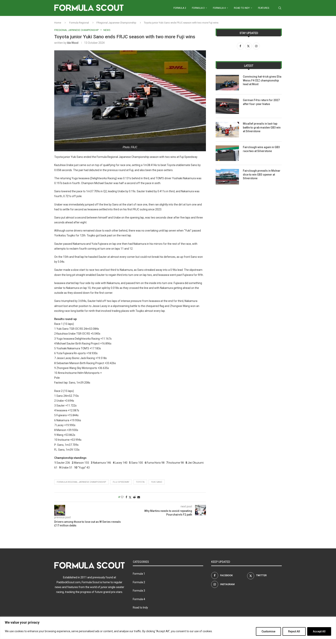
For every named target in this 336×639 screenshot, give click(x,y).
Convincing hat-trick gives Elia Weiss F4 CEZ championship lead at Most (262, 80)
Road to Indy (242, 8)
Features (263, 8)
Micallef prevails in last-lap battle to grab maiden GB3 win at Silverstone (262, 127)
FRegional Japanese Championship (116, 22)
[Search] (280, 8)
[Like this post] (122, 497)
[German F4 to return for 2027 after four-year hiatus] (227, 106)
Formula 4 (219, 8)
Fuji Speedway (121, 482)
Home (57, 22)
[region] (168, 628)
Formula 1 (139, 573)
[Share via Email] (138, 497)
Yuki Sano (156, 482)
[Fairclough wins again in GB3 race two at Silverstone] (227, 153)
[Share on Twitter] (130, 497)
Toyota (140, 482)
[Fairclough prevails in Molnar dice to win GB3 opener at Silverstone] (227, 176)
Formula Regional (79, 22)
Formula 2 (179, 8)
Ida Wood (72, 42)
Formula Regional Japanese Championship (81, 482)
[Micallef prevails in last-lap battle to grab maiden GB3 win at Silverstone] (227, 129)
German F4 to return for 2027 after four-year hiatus (261, 102)
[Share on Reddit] (134, 497)
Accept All (319, 631)
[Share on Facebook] (126, 497)
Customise (268, 631)
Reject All (294, 631)
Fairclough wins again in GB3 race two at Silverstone (261, 149)
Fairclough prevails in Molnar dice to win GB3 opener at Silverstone (261, 174)
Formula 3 (198, 8)
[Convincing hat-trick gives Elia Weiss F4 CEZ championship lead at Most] (227, 82)
